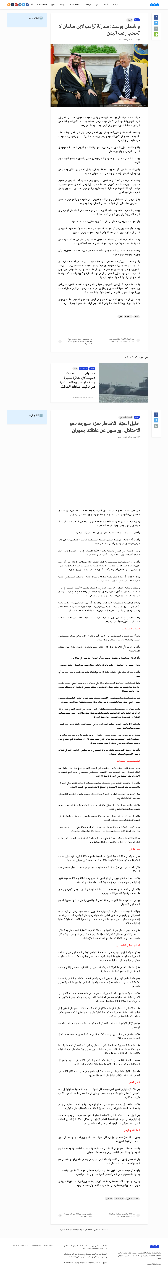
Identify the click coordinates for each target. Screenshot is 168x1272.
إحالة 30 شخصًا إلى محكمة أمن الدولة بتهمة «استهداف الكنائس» (84, 1229)
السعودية (128, 317)
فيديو (53, 4)
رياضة (62, 4)
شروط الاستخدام (48, 1245)
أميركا (130, 20)
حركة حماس (119, 1199)
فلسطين (109, 1199)
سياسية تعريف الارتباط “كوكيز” (19, 1245)
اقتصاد (106, 4)
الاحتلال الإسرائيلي (126, 417)
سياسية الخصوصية (36, 1245)
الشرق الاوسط (83, 368)
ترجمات (88, 4)
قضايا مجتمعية (74, 4)
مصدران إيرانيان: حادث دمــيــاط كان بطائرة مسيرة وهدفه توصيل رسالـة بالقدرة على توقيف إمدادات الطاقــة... (77, 380)
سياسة (115, 4)
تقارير (97, 4)
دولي (120, 317)
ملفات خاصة (42, 4)
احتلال (92, 368)
